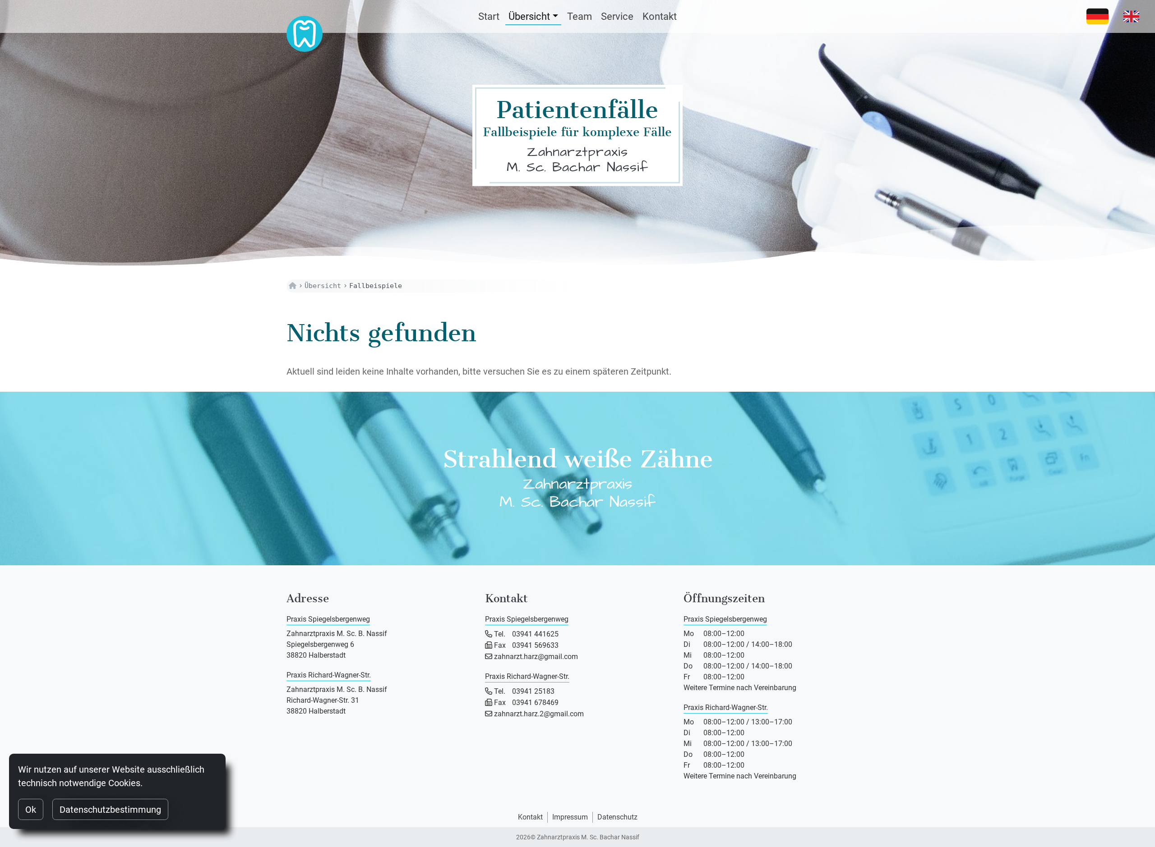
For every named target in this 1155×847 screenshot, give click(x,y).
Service (617, 16)
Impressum (570, 817)
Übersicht (529, 16)
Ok (30, 809)
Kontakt (659, 16)
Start (488, 16)
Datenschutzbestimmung (110, 809)
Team (579, 16)
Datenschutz (617, 817)
